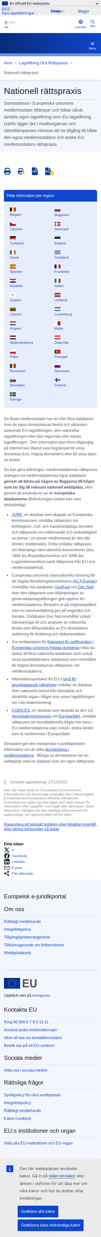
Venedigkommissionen (31, 716)
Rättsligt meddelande (22, 921)
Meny (92, 48)
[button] (10, 850)
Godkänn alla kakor (38, 1211)
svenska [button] (80, 27)
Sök (92, 26)
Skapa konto (56, 11)
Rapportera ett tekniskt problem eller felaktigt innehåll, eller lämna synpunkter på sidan (50, 826)
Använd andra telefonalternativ (30, 1030)
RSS (6, 9)
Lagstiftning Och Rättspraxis (43, 63)
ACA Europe (85, 581)
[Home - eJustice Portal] (38, 24)
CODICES (21, 710)
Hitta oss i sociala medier (26, 1070)
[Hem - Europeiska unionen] (20, 983)
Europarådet (69, 716)
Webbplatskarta (17, 953)
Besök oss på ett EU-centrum (29, 1045)
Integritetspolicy (17, 929)
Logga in (83, 11)
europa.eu (41, 995)
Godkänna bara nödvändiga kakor (50, 1225)
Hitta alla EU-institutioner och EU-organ (38, 1143)
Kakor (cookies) (17, 1118)
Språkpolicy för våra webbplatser (32, 1095)
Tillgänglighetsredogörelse (27, 937)
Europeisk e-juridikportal (35, 896)
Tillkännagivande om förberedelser (34, 945)
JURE (17, 515)
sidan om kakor (62, 1176)
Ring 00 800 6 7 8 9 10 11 (26, 1022)
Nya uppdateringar (18, 13)
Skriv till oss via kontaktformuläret (33, 1038)
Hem (8, 63)
